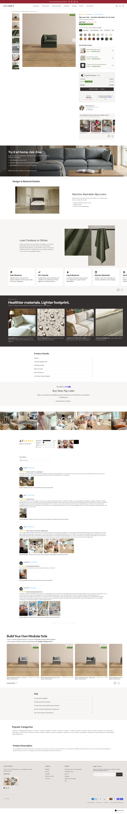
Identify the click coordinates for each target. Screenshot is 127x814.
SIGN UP (50, 414)
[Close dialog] (88, 394)
